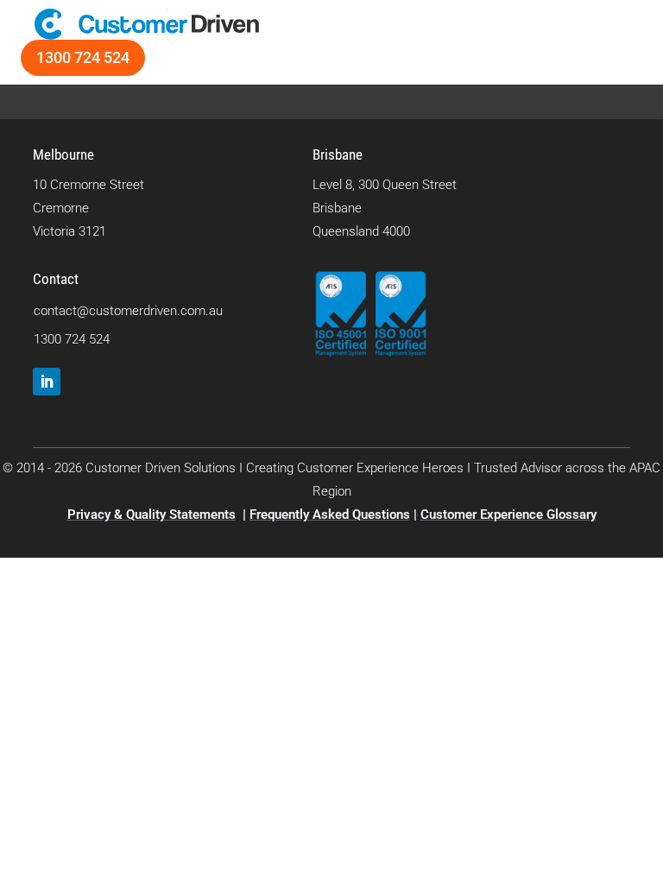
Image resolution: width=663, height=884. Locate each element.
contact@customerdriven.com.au (128, 311)
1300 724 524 (82, 57)
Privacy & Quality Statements (151, 514)
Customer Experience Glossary (508, 514)
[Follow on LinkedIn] (46, 381)
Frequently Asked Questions (329, 514)
